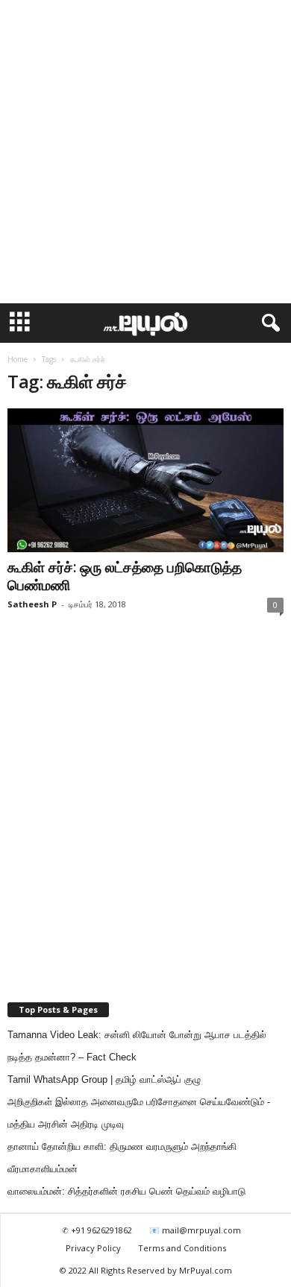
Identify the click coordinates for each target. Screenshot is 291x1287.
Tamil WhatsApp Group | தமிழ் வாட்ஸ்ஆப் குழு (104, 1079)
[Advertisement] (145, 152)
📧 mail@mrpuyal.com (195, 1230)
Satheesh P (32, 604)
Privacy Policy (93, 1247)
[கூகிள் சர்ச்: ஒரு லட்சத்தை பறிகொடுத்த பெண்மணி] (145, 480)
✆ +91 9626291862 (97, 1230)
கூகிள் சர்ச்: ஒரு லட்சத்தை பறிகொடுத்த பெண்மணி (124, 576)
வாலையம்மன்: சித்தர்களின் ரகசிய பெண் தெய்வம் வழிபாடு (126, 1191)
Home (17, 359)
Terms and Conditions (182, 1247)
